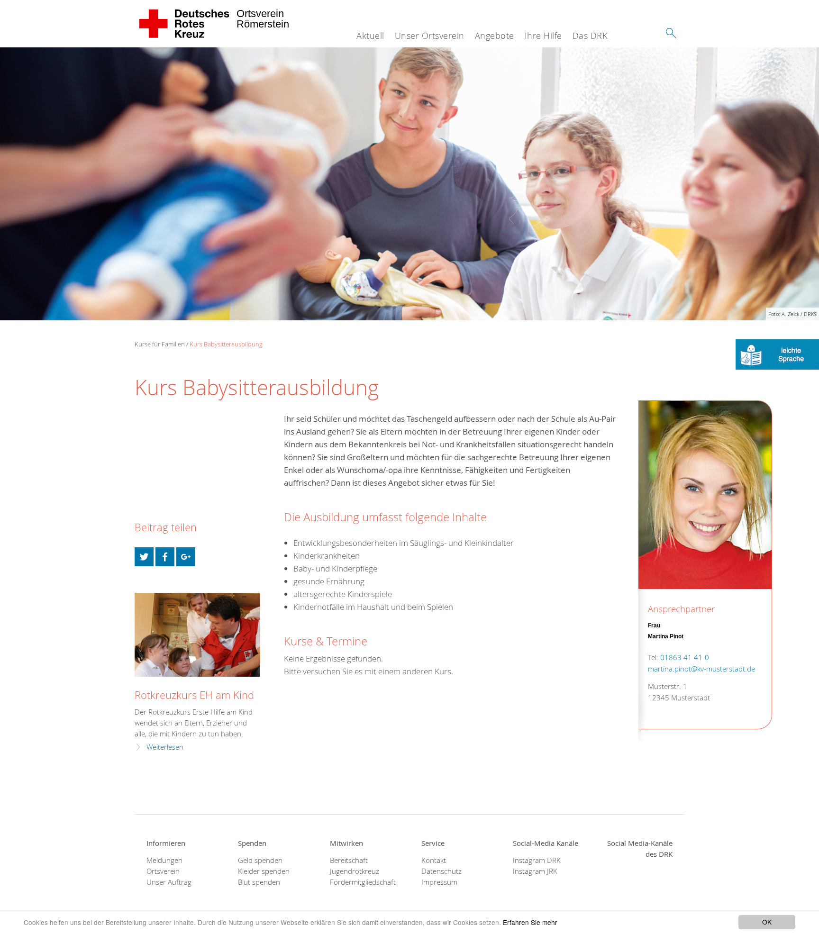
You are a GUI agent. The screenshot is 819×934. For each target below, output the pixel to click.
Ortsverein (163, 871)
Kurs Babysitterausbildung (226, 344)
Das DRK (590, 35)
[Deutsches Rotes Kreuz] (185, 23)
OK (767, 921)
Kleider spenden (264, 871)
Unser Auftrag (168, 882)
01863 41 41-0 (684, 657)
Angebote (494, 35)
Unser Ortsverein (429, 35)
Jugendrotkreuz (354, 871)
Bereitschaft (349, 860)
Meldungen (164, 860)
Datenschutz (441, 871)
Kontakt (433, 860)
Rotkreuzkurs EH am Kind (194, 695)
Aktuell (370, 35)
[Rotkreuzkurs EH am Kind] (197, 635)
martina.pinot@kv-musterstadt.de (701, 668)
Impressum (439, 882)
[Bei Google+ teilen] (185, 556)
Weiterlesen (164, 747)
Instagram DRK (537, 860)
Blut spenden (259, 882)
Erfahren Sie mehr (530, 922)
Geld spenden (260, 860)
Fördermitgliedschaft (363, 882)
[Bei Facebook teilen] (164, 556)
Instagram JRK (535, 871)
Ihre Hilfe (543, 35)
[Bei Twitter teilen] (144, 556)
